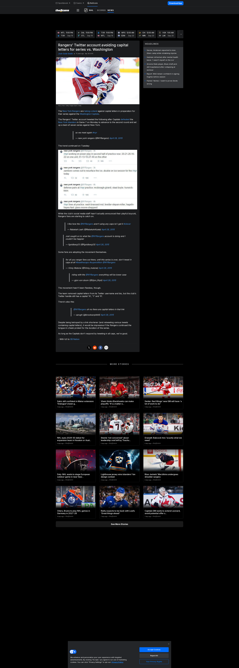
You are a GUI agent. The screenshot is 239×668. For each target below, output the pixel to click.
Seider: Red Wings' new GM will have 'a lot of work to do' (163, 402)
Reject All (154, 656)
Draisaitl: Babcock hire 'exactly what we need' (163, 439)
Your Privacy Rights (154, 662)
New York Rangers (71, 111)
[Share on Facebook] (100, 348)
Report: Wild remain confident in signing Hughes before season (163, 75)
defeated (125, 119)
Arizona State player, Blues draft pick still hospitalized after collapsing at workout (162, 67)
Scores (101, 10)
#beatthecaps (82, 262)
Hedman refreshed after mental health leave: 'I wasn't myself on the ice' (162, 58)
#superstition (95, 262)
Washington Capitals (89, 114)
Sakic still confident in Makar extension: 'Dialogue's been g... (75, 402)
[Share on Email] (106, 348)
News (111, 10)
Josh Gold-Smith (65, 54)
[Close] (168, 644)
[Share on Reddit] (95, 348)
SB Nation (74, 339)
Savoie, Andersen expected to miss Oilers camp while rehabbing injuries (162, 51)
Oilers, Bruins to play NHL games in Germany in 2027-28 (73, 512)
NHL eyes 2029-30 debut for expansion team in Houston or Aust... (74, 439)
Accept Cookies (154, 650)
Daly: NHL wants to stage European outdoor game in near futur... (73, 475)
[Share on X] (89, 348)
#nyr (94, 132)
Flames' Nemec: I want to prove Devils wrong (162, 82)
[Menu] (78, 10)
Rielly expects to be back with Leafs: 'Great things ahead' (118, 512)
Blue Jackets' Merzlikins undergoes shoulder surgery (161, 475)
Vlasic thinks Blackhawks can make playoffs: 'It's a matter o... (117, 402)
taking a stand (90, 111)
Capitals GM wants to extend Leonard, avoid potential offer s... (162, 512)
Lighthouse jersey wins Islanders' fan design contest (118, 475)
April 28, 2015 (115, 138)
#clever (127, 224)
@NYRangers (86, 224)
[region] (119, 654)
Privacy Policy (117, 662)
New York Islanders (67, 122)
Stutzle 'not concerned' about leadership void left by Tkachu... (116, 439)
